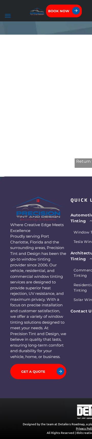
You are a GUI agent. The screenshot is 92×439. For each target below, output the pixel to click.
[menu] (8, 16)
